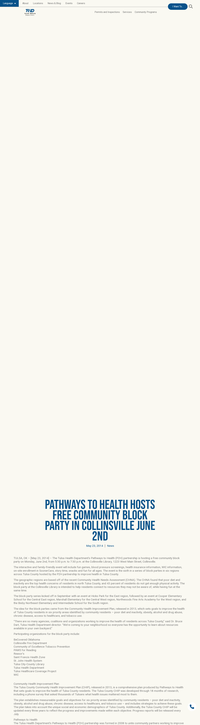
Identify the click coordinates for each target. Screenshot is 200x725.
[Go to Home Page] (30, 12)
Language (8, 3)
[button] (190, 6)
